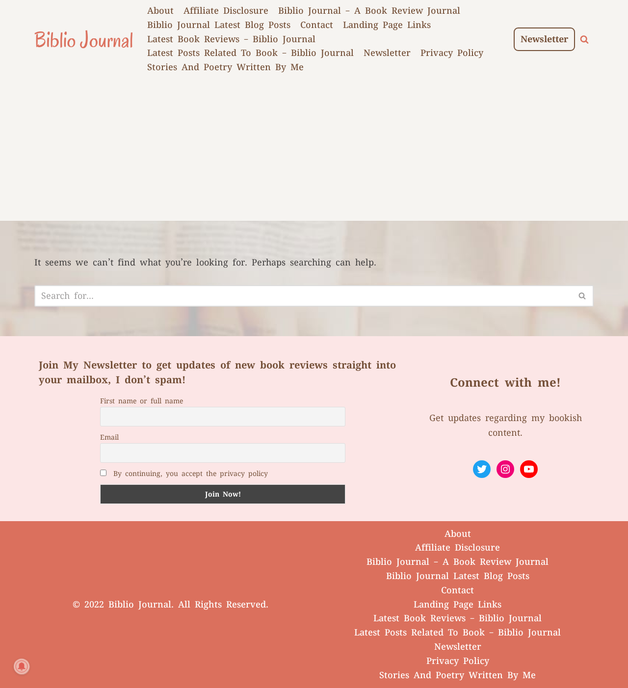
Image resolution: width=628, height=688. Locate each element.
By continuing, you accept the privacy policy (190, 473)
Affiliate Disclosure (225, 11)
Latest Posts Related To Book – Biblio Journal (250, 53)
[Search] (584, 39)
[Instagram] (505, 469)
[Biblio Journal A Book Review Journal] (83, 39)
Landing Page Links (387, 25)
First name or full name (141, 401)
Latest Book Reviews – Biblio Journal (231, 39)
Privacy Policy (451, 53)
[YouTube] (529, 469)
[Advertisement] (314, 152)
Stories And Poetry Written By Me (225, 67)
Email (109, 437)
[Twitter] (482, 469)
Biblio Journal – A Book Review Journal (369, 11)
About (160, 11)
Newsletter (387, 53)
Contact (316, 25)
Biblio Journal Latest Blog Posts (218, 25)
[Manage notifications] (21, 666)
